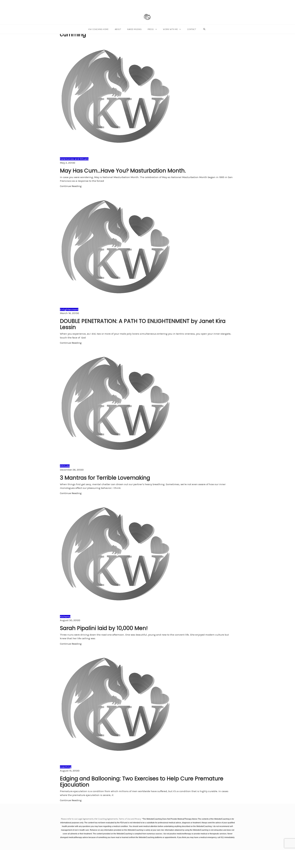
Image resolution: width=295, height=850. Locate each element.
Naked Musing (134, 29)
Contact (191, 29)
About (118, 29)
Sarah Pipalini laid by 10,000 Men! (104, 628)
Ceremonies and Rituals (74, 158)
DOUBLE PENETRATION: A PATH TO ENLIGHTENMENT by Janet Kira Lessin (143, 324)
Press (151, 29)
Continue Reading (71, 186)
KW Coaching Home (98, 29)
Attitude (65, 465)
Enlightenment (69, 309)
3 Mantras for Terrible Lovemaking (105, 477)
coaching (65, 766)
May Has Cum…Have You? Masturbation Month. (123, 170)
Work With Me (170, 29)
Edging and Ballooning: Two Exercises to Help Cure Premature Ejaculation (141, 781)
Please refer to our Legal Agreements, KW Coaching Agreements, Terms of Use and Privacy (101, 819)
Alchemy (65, 616)
